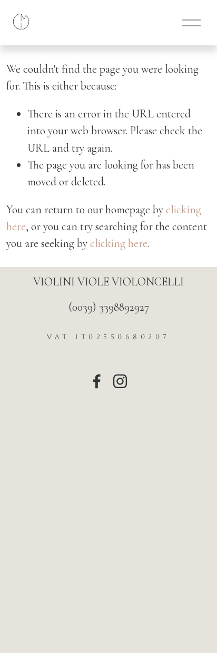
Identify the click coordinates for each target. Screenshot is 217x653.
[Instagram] (120, 381)
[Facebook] (97, 381)
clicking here (118, 243)
